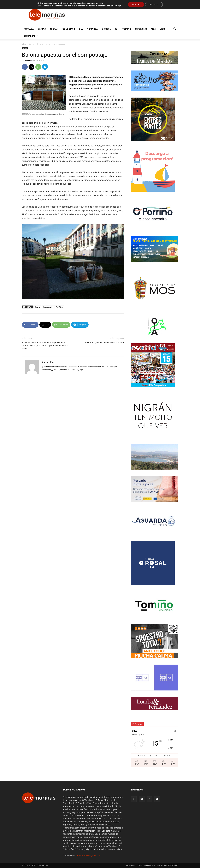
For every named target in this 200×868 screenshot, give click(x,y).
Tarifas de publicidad (146, 865)
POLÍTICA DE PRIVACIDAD (167, 865)
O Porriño (141, 28)
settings (117, 6)
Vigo (162, 28)
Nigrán (54, 28)
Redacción (29, 60)
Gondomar (68, 28)
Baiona (42, 28)
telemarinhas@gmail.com (88, 855)
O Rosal (106, 28)
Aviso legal (130, 865)
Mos (153, 28)
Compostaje (47, 307)
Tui (116, 28)
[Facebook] (25, 67)
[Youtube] (157, 799)
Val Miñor (59, 307)
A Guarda (92, 28)
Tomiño (126, 28)
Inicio (24, 44)
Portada (29, 28)
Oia (81, 28)
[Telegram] (45, 67)
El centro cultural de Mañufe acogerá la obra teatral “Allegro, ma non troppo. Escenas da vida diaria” (45, 345)
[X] (31, 67)
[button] (174, 29)
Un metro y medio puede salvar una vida (104, 342)
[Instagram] (142, 799)
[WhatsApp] (38, 67)
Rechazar (153, 4)
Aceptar (136, 4)
